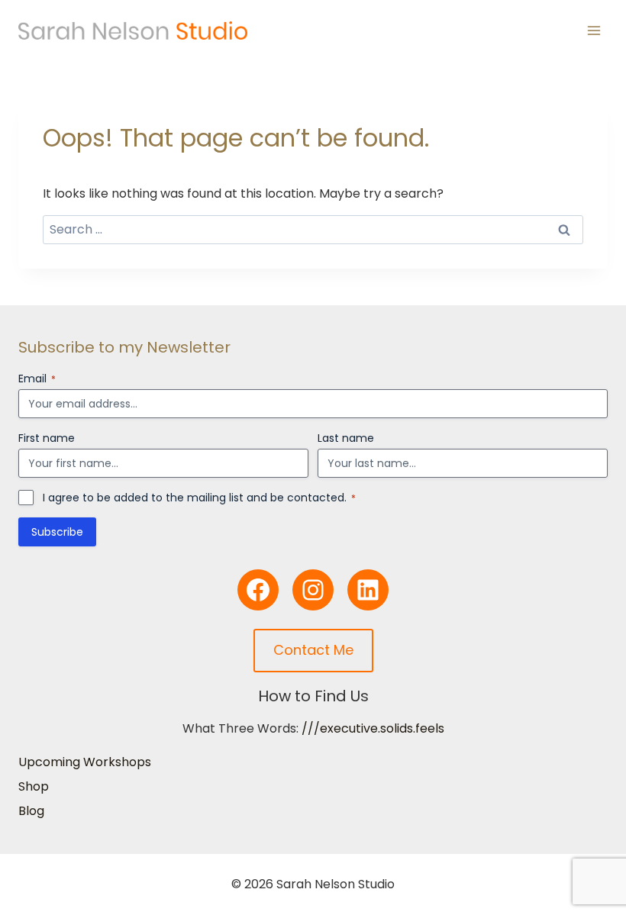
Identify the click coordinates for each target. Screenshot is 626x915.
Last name (346, 438)
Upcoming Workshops (84, 762)
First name (46, 438)
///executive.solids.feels (373, 728)
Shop (33, 786)
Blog (31, 811)
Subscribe (57, 532)
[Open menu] (593, 30)
